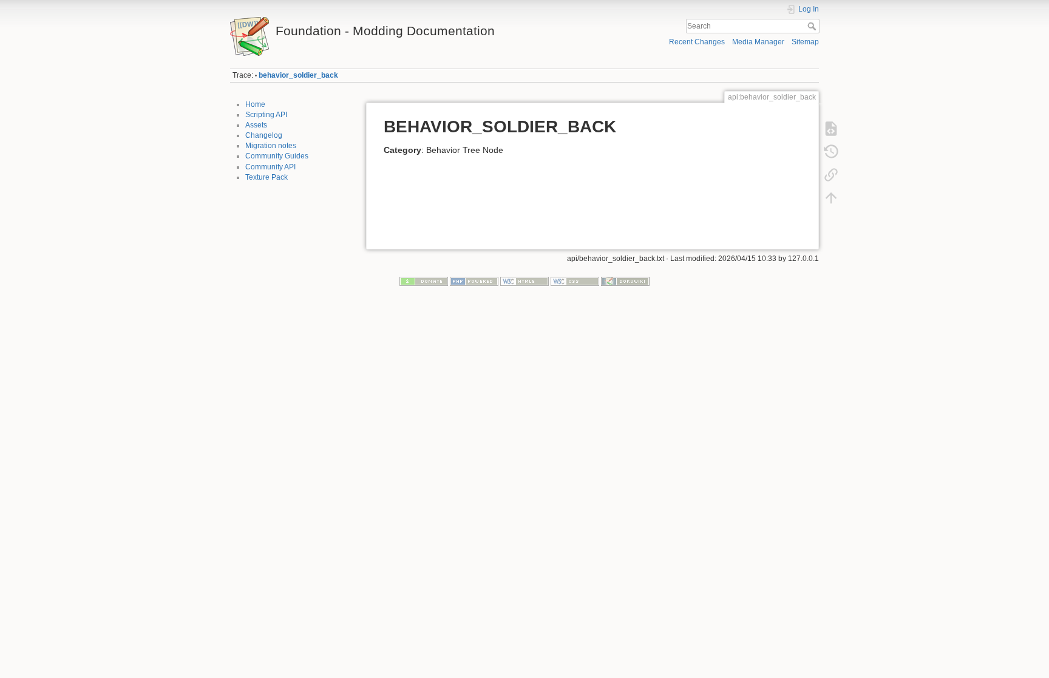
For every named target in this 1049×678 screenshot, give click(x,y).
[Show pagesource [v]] (831, 128)
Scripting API (266, 114)
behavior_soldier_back (298, 75)
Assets (256, 125)
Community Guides (276, 156)
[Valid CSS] (575, 281)
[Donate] (423, 281)
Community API (270, 167)
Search (813, 26)
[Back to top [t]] (831, 197)
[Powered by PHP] (474, 281)
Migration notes (270, 145)
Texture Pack (266, 177)
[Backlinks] (831, 174)
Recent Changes (697, 42)
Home (255, 104)
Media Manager (758, 42)
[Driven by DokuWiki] (625, 281)
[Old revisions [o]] (831, 151)
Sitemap (805, 42)
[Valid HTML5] (524, 281)
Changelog (263, 135)
